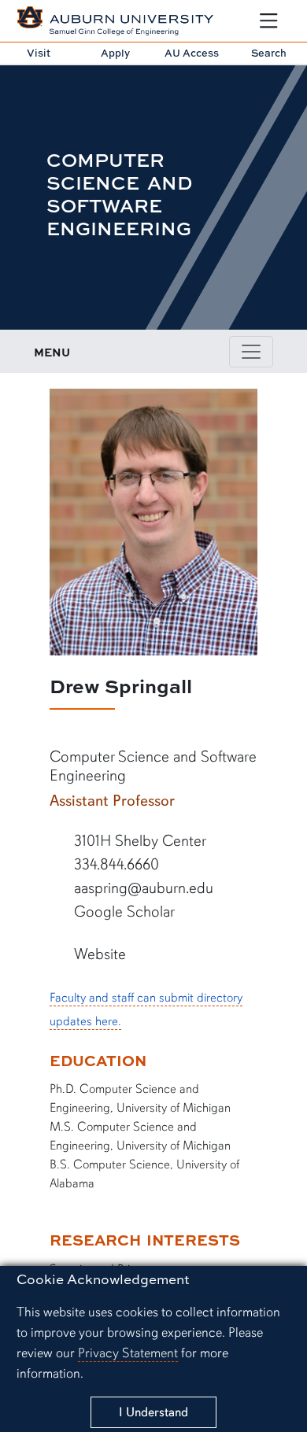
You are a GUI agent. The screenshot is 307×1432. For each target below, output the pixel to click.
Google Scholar (122, 911)
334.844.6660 (114, 864)
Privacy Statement (128, 1353)
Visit (38, 53)
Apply (115, 53)
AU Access (192, 53)
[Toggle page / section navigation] (251, 351)
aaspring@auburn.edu (141, 888)
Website (98, 954)
